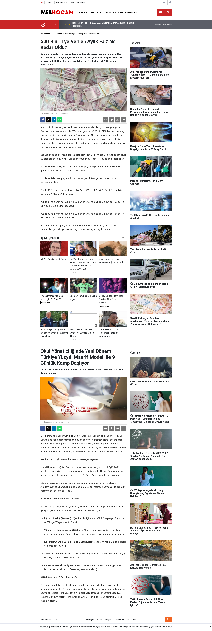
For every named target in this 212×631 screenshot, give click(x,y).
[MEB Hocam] (57, 12)
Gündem (83, 12)
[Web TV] (164, 2)
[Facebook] (42, 119)
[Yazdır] (105, 119)
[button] (111, 119)
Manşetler (49, 2)
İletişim (108, 620)
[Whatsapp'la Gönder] (59, 119)
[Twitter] (48, 119)
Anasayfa (47, 34)
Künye (99, 620)
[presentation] (49, 24)
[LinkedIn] (54, 119)
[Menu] (161, 12)
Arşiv (72, 2)
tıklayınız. (170, 627)
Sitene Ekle (81, 2)
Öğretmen (95, 12)
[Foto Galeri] (170, 2)
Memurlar (131, 12)
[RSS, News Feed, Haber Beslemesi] (168, 619)
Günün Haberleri (62, 2)
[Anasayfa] (41, 2)
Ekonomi (118, 12)
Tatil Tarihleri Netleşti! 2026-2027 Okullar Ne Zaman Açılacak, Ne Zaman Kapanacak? (103, 24)
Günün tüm (163, 24)
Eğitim (107, 12)
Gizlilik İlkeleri (119, 620)
